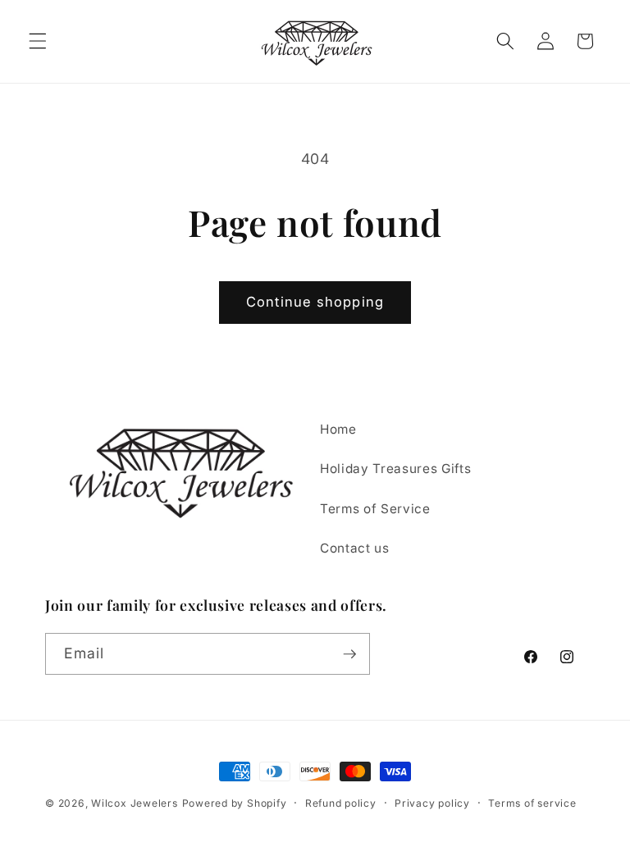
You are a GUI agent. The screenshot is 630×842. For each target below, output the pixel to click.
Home (338, 429)
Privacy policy (432, 803)
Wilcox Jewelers (134, 803)
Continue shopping (315, 302)
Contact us (355, 548)
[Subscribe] (349, 654)
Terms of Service (375, 509)
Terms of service (532, 803)
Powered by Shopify (234, 803)
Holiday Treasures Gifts (395, 468)
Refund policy (341, 803)
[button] (37, 41)
